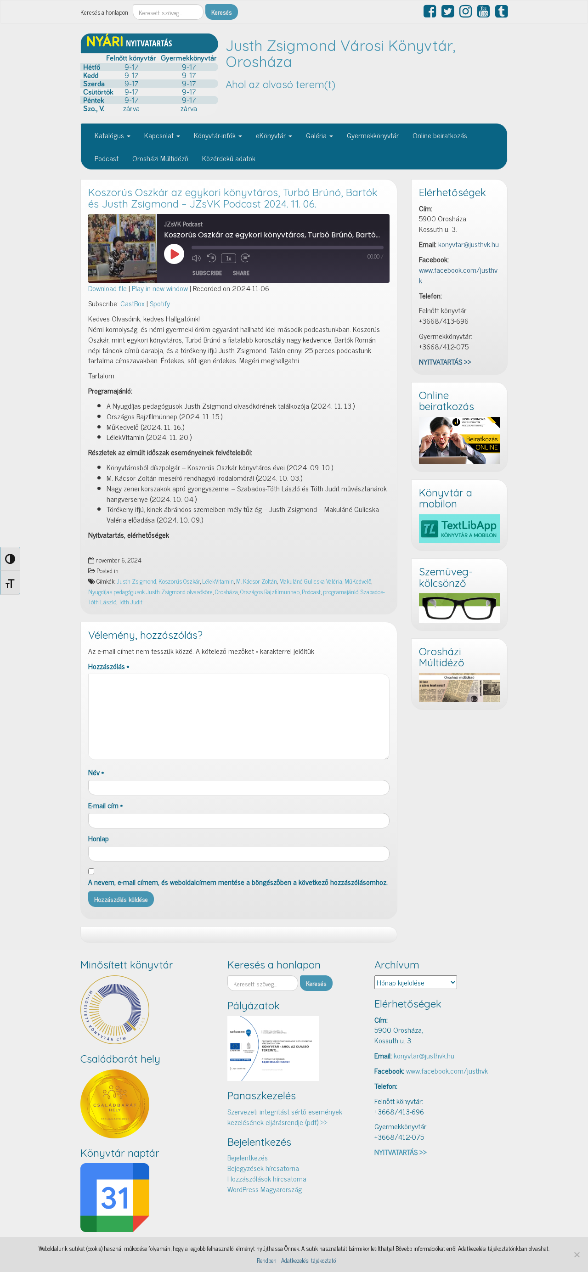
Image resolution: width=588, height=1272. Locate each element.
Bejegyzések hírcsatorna (263, 1168)
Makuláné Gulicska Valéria (310, 581)
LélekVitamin (218, 581)
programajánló (340, 591)
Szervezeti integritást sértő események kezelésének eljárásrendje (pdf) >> (284, 1116)
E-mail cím (105, 805)
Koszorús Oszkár (179, 581)
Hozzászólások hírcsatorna (266, 1178)
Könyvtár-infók (215, 135)
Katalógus (110, 135)
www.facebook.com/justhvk (458, 275)
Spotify (160, 303)
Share (241, 273)
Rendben (267, 1260)
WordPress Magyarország (264, 1189)
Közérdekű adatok (228, 158)
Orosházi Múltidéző (160, 158)
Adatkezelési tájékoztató (308, 1260)
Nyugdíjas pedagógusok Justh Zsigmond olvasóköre (150, 591)
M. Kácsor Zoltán (256, 581)
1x (228, 258)
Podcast (107, 158)
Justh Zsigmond (136, 581)
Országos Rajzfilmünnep (270, 591)
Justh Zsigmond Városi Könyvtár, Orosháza (341, 53)
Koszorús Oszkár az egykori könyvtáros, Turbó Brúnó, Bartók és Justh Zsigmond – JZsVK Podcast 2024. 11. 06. (233, 198)
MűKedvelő (358, 581)
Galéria (317, 135)
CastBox (132, 303)
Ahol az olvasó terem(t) (280, 84)
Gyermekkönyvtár (373, 135)
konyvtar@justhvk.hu (468, 244)
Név (96, 772)
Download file (107, 288)
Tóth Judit (130, 602)
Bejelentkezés (247, 1157)
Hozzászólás (108, 666)
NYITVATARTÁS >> (445, 361)
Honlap (98, 838)
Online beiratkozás (440, 135)
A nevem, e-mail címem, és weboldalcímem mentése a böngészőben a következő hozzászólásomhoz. (238, 882)
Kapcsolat (159, 135)
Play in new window (160, 288)
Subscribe (207, 273)
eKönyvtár (272, 135)
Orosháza (226, 591)
